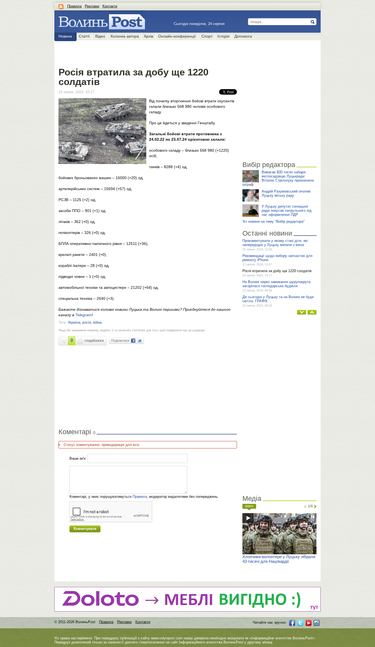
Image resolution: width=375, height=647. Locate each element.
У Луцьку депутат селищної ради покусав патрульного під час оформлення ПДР (287, 210)
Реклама (92, 6)
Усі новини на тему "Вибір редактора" (273, 221)
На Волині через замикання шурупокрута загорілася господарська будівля (276, 284)
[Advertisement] (147, 52)
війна (97, 322)
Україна (74, 322)
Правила (74, 6)
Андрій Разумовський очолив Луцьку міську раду (286, 193)
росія (86, 322)
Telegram (83, 315)
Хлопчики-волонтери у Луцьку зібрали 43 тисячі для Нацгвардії (278, 559)
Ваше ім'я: (77, 458)
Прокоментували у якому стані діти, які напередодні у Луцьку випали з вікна (275, 243)
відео (249, 506)
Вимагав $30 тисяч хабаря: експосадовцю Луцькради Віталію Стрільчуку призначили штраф (278, 178)
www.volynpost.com (167, 638)
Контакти (109, 6)
